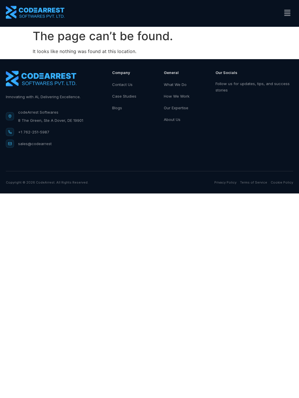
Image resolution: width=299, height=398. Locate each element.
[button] (287, 13)
